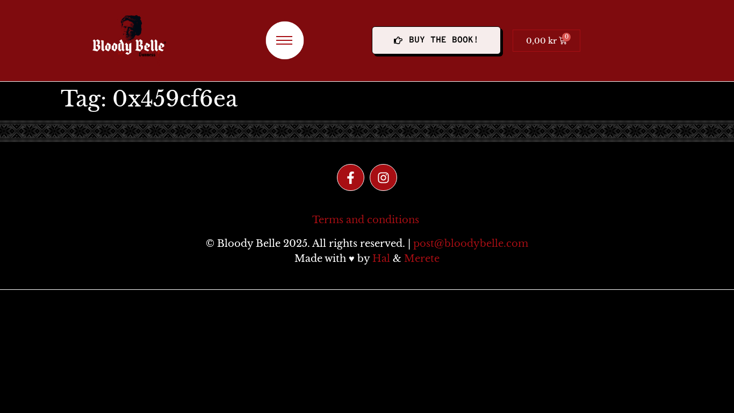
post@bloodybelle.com (470, 244)
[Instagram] (383, 177)
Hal (381, 259)
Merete (422, 259)
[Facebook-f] (350, 177)
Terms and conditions (365, 220)
